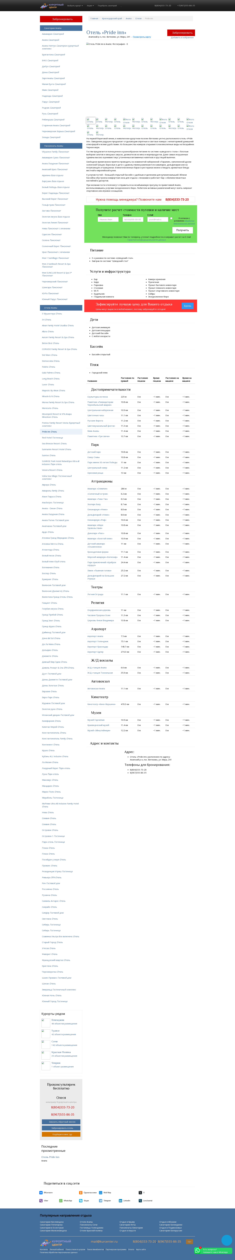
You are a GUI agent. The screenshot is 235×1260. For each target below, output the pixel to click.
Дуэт (51, 673)
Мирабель (52, 797)
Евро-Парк (50, 697)
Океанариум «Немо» (97, 509)
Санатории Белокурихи (170, 1224)
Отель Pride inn (50, 1157)
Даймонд (53, 632)
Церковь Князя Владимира (100, 620)
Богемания (50, 567)
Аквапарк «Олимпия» (97, 488)
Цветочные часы (95, 415)
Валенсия (53, 585)
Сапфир (53, 912)
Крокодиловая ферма (97, 551)
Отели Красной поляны (91, 1230)
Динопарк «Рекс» (95, 533)
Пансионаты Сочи (88, 1224)
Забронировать (182, 32)
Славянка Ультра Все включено (60, 936)
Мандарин (50, 785)
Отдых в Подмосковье (170, 1227)
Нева (48, 812)
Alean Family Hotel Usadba (58, 325)
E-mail (150, 214)
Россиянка (50, 889)
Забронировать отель (62, 1128)
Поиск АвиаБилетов (95, 1249)
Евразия (49, 691)
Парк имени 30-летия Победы (102, 462)
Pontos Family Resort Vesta (61, 424)
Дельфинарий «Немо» (98, 514)
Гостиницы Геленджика (91, 1227)
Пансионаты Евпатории (131, 1227)
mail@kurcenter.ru (104, 1241)
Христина (50, 966)
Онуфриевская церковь (99, 610)
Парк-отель (53, 841)
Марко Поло (51, 791)
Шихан (49, 983)
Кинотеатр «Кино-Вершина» (101, 704)
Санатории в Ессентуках (52, 1227)
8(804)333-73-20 (162, 5)
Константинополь (54, 732)
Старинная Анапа (56, 125)
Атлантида (50, 549)
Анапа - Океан (52, 508)
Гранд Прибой (52, 614)
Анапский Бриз (55, 169)
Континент (50, 744)
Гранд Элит (51, 620)
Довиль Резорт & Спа (58, 667)
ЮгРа (50, 293)
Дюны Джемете (57, 679)
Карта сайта (141, 1249)
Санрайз (49, 906)
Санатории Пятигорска (51, 1224)
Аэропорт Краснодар (97, 646)
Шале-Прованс (56, 977)
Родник (51, 107)
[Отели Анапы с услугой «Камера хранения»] (167, 279)
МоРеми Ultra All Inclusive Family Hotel (60, 805)
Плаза (48, 847)
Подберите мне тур (62, 1134)
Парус (50, 101)
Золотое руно (52, 709)
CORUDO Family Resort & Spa (59, 349)
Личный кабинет (57, 1249)
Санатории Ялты (128, 1224)
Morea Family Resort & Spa (58, 402)
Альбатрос (52, 502)
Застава (51, 210)
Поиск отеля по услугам (75, 1249)
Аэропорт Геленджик (97, 641)
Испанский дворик (58, 715)
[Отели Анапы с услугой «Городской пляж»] (109, 372)
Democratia (51, 361)
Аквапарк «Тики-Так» (97, 499)
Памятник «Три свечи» (98, 436)
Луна (50, 774)
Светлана (50, 918)
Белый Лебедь (55, 187)
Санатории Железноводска (53, 1230)
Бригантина (53, 54)
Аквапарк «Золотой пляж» (99, 538)
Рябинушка (53, 119)
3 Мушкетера (52, 313)
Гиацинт (49, 602)
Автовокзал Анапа (96, 688)
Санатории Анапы (52, 28)
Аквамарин (53, 33)
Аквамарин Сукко (56, 157)
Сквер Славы (93, 457)
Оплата (131, 1249)
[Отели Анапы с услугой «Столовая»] (104, 288)
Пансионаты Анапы (53, 145)
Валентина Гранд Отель (57, 596)
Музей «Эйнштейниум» (98, 730)
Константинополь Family (57, 738)
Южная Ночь (51, 995)
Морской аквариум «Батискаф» (102, 557)
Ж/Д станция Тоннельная (100, 672)
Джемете (50, 656)
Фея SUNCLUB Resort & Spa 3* (57, 274)
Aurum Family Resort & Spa (58, 337)
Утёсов (48, 948)
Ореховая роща (95, 472)
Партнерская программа (116, 1249)
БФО (50, 60)
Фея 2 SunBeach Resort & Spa (56, 265)
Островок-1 (53, 836)
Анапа (129, 18)
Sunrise (48, 455)
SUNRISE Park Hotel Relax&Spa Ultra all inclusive (60, 462)
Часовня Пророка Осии (98, 615)
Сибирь (51, 924)
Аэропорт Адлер (95, 651)
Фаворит (49, 954)
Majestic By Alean (53, 390)
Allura (48, 331)
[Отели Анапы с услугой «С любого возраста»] (112, 336)
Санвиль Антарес (53, 901)
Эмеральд (59, 989)
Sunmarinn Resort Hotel (56, 449)
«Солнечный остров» (97, 493)
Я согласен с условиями (184, 221)
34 (46, 319)
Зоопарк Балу (94, 504)
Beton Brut (50, 343)
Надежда (52, 96)
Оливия (49, 818)
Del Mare (49, 355)
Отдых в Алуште (128, 1230)
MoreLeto (50, 408)
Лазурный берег (56, 768)
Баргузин (53, 181)
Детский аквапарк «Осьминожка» (96, 545)
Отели (138, 18)
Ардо (48, 532)
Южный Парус (54, 299)
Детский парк (94, 452)
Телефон (127, 214)
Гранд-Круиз (51, 626)
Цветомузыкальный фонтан (101, 425)
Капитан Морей (53, 726)
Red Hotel (52, 437)
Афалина (52, 175)
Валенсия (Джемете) (55, 591)
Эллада (51, 137)
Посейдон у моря (54, 859)
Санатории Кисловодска (52, 1221)
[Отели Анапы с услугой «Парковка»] (105, 285)
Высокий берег (55, 198)
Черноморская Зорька (58, 131)
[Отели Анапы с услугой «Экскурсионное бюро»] (170, 296)
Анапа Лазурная (55, 163)
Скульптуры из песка (97, 396)
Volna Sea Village (57, 477)
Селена (51, 240)
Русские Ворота (95, 420)
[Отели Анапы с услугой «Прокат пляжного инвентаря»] (178, 288)
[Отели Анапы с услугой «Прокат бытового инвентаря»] (178, 285)
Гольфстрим (53, 204)
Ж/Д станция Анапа (96, 667)
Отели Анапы (50, 307)
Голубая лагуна (53, 608)
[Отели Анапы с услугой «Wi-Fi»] (100, 290)
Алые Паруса (51, 496)
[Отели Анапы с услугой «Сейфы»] (156, 293)
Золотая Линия (55, 222)
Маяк (50, 90)
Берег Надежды (55, 193)
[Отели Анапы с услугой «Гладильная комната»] (116, 296)
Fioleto (48, 366)
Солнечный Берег (56, 246)
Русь (50, 113)
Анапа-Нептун (60, 47)
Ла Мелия (50, 762)
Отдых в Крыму (127, 1221)
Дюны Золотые (53, 685)
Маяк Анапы (93, 431)
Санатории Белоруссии (170, 1230)
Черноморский (55, 281)
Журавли (53, 703)
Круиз (48, 750)
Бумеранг (50, 579)
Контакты (44, 1249)
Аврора (49, 484)
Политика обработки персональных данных (59, 1252)
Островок (50, 830)
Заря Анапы (53, 78)
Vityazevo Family (55, 151)
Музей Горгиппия (95, 720)
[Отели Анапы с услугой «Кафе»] (100, 282)
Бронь (187, 305)
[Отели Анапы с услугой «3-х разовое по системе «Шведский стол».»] (135, 258)
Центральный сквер (97, 467)
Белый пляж (53, 561)
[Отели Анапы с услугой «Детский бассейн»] (110, 333)
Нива (56, 228)
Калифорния (51, 720)
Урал (56, 252)
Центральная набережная (100, 410)
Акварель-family (53, 490)
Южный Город (54, 1001)
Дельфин (50, 650)
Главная (94, 18)
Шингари (52, 287)
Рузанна (49, 895)
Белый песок (51, 555)
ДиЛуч (51, 66)
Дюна (50, 72)
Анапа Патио (55, 520)
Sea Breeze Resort (54, 443)
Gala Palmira (51, 372)
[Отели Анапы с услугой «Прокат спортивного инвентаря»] (181, 290)
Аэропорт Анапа (95, 636)
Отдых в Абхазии (167, 1221)
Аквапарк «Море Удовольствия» (95, 526)
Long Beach (51, 378)
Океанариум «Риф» (96, 519)
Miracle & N (50, 396)
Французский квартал (56, 960)
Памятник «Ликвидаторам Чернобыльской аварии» (100, 403)
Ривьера (51, 877)
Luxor (48, 384)
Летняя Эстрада (95, 594)
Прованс (49, 865)
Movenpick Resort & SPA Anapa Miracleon (57, 415)
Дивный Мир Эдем (54, 661)
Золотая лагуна (56, 216)
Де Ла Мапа (51, 644)
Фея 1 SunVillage (55, 258)
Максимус (50, 779)
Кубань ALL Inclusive (55, 756)
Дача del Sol (51, 638)
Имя (100, 214)
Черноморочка (52, 971)
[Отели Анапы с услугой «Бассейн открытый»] (112, 354)
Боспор (49, 573)
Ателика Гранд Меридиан (58, 537)
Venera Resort (52, 470)
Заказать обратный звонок (62, 1121)
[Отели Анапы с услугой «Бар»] (99, 279)
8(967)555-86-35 (169, 1241)
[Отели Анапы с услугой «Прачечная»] (161, 282)
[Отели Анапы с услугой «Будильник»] (106, 293)
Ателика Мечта (52, 543)
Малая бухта (54, 84)
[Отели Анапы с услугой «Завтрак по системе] (130, 261)
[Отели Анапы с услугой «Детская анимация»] (112, 327)
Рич (51, 883)
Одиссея (52, 234)
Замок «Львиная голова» (99, 570)
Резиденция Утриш (57, 871)
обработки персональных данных (184, 222)
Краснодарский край (112, 18)
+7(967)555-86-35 (186, 5)
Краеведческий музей (98, 725)
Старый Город (52, 942)
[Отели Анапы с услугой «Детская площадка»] (112, 330)
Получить (182, 230)
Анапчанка (54, 526)
